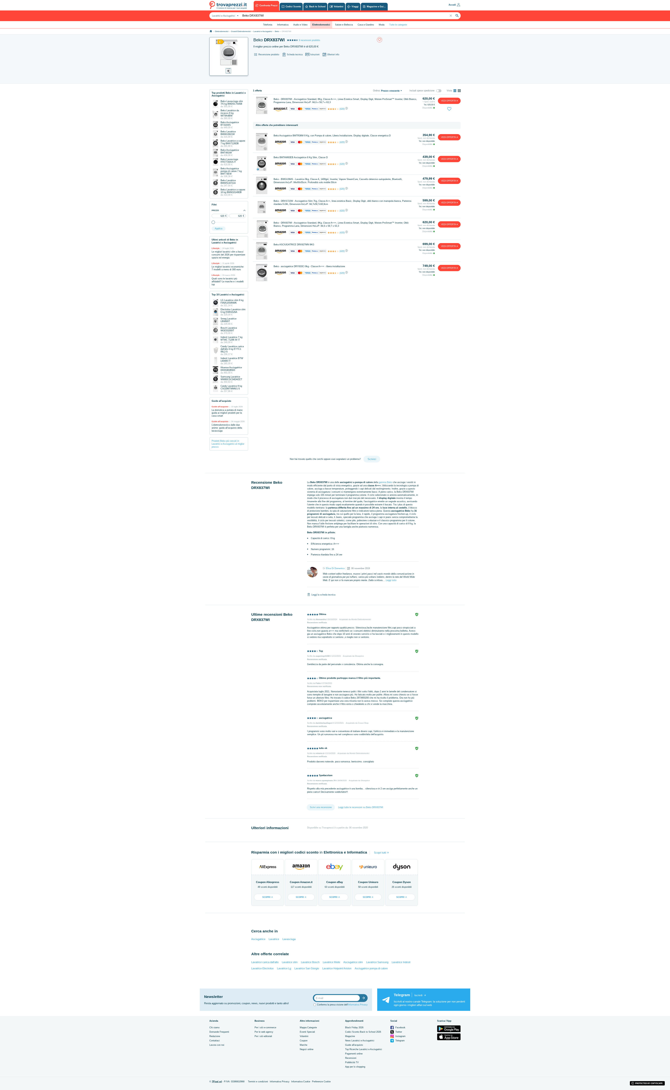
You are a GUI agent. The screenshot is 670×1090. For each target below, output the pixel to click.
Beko (277, 31)
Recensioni (350, 1058)
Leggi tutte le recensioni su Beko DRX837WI (360, 807)
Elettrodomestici (221, 31)
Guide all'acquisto (354, 1045)
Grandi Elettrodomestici (241, 31)
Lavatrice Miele (331, 962)
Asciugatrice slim (353, 962)
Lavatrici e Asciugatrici (262, 31)
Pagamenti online (354, 1053)
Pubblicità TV (352, 1062)
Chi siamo (214, 1027)
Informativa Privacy (358, 1004)
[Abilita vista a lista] (454, 90)
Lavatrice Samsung (377, 962)
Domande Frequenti (219, 1032)
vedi (448, 101)
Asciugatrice (258, 939)
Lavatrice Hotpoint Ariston (336, 968)
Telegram (400, 1040)
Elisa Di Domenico (335, 568)
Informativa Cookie (300, 1081)
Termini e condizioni (258, 1081)
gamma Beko (385, 482)
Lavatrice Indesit (401, 962)
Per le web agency (264, 1032)
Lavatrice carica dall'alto (264, 962)
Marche (303, 1045)
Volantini (304, 1036)
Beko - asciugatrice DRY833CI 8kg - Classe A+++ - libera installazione (309, 266)
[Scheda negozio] (281, 109)
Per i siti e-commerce (265, 1027)
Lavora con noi (216, 1045)
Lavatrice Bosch (310, 962)
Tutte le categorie (398, 24)
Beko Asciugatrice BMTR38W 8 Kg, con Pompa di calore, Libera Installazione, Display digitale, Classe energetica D (332, 135)
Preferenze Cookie (321, 1081)
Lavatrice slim (290, 962)
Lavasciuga (289, 939)
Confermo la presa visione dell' (342, 1004)
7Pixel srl (217, 1081)
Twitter (398, 1032)
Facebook (400, 1027)
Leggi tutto (391, 580)
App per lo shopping (355, 1066)
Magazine (350, 1036)
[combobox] (224, 15)
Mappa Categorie (308, 1027)
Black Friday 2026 (354, 1027)
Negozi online (306, 1049)
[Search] (457, 15)
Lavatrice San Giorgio (306, 968)
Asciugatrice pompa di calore (371, 968)
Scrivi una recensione (321, 807)
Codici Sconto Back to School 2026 (363, 1032)
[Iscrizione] (364, 998)
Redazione (214, 1036)
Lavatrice (274, 939)
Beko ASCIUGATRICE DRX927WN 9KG (294, 244)
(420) (342, 109)
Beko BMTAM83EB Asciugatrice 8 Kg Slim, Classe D (301, 157)
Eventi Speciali (307, 1032)
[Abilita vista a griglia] (459, 90)
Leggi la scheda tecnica (323, 594)
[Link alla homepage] (210, 31)
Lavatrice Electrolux (262, 968)
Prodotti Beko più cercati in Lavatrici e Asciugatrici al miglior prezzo (228, 444)
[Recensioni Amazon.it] (333, 109)
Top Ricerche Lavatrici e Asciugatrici (363, 1049)
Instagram (400, 1036)
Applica (218, 228)
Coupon (303, 1040)
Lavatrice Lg (284, 968)
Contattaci (214, 1040)
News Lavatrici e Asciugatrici (359, 1040)
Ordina (376, 90)
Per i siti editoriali (263, 1036)
